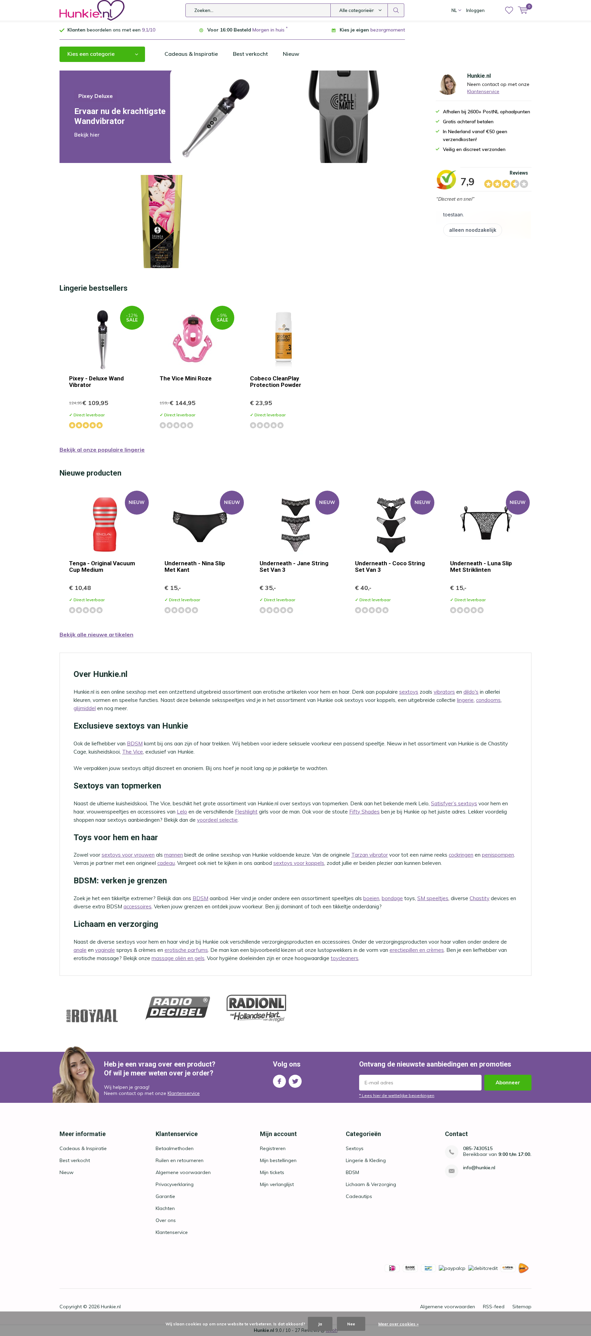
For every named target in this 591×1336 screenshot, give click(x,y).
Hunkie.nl (111, 1306)
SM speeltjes (432, 898)
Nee (351, 1323)
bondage (392, 898)
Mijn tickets (272, 1172)
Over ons (166, 1220)
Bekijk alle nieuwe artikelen (96, 634)
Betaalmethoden (175, 1148)
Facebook (279, 1081)
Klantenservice (483, 91)
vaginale (105, 950)
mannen (173, 855)
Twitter (295, 1081)
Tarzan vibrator (369, 855)
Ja (320, 1323)
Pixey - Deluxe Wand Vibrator (96, 381)
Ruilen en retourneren (179, 1160)
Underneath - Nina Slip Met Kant (195, 566)
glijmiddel (85, 708)
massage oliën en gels (178, 958)
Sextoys (355, 1148)
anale (80, 950)
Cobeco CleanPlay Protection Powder (275, 381)
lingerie (465, 700)
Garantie (165, 1196)
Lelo (182, 811)
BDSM (135, 743)
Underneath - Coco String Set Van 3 (390, 566)
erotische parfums (186, 950)
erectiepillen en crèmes (417, 950)
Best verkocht (250, 53)
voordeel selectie (217, 820)
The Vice (132, 751)
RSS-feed (493, 1306)
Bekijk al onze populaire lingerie (102, 449)
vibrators (444, 692)
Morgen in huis (268, 30)
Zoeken (396, 10)
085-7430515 (477, 1148)
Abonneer (508, 1082)
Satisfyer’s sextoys (454, 803)
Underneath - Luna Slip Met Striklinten (481, 566)
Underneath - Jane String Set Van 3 (294, 566)
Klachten (165, 1208)
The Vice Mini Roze (186, 378)
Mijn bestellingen (278, 1160)
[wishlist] (509, 10)
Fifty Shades (364, 811)
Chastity (479, 898)
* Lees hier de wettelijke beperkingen (396, 1095)
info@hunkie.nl (479, 1168)
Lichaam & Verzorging (371, 1184)
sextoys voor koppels (298, 863)
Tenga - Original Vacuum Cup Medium (102, 566)
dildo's (470, 692)
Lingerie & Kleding (366, 1160)
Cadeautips (359, 1196)
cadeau (166, 863)
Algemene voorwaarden (183, 1172)
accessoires (137, 906)
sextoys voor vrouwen (128, 855)
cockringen (461, 855)
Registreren (273, 1148)
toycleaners (344, 958)
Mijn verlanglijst (277, 1184)
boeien (371, 898)
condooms (488, 700)
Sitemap (521, 1306)
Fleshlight (246, 811)
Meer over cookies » (398, 1323)
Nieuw (291, 53)
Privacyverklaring (175, 1184)
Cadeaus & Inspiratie (191, 53)
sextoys (408, 692)
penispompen (498, 855)
